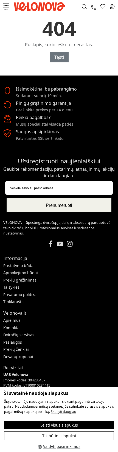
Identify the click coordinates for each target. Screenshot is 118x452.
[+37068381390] (93, 6)
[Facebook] (50, 243)
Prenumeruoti (59, 205)
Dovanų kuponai (18, 356)
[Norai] (102, 6)
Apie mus (12, 320)
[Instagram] (69, 243)
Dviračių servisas (18, 334)
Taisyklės (11, 287)
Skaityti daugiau (63, 411)
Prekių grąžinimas (19, 280)
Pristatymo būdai (19, 265)
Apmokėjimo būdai (20, 272)
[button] (112, 6)
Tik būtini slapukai (59, 435)
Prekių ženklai (16, 349)
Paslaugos (12, 342)
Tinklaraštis (13, 301)
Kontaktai (12, 327)
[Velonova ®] (41, 6)
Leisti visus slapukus (59, 425)
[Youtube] (60, 243)
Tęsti (59, 57)
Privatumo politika (19, 294)
